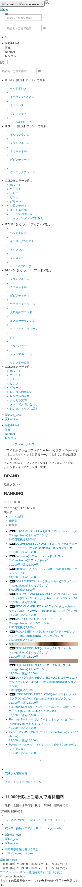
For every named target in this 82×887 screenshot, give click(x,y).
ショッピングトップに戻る (26, 218)
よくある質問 (18, 209)
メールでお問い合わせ (24, 214)
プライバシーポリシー (19, 853)
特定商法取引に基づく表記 (45, 872)
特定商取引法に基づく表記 (21, 849)
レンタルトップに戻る (24, 408)
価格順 (13, 520)
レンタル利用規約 (21, 391)
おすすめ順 (16, 516)
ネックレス (27, 444)
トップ (13, 444)
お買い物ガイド (19, 205)
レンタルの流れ (19, 396)
